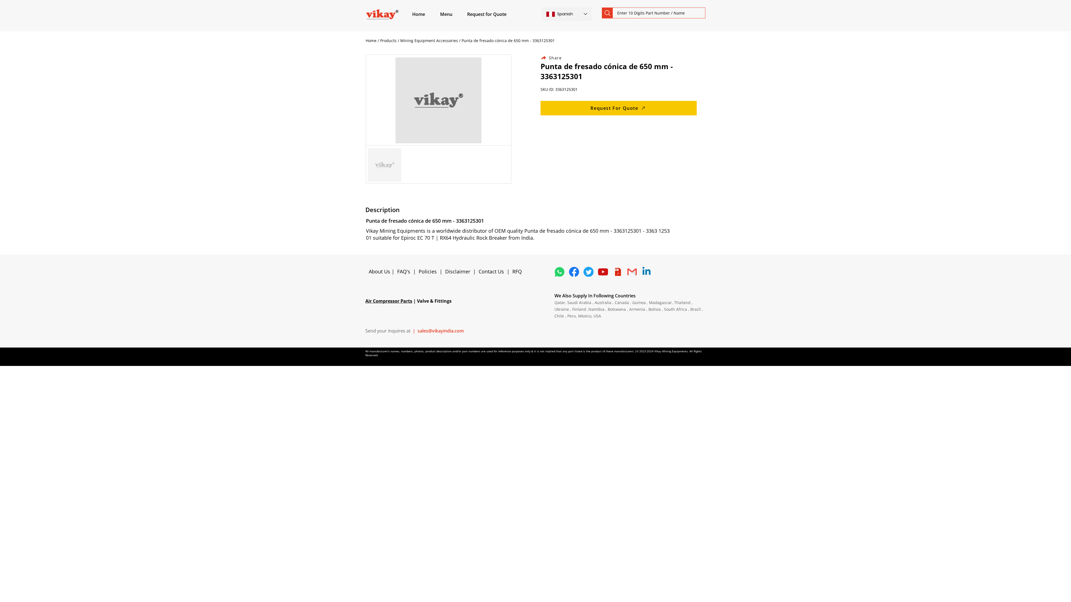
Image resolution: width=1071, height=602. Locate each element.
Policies (428, 271)
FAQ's (403, 271)
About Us (380, 271)
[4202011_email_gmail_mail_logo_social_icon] (632, 272)
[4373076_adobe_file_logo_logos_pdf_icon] (617, 272)
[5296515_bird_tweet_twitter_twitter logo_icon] (588, 272)
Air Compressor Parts (388, 301)
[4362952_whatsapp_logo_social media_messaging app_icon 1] (559, 272)
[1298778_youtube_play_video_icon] (603, 272)
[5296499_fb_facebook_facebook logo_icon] (574, 272)
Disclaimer (459, 271)
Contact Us (491, 271)
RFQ (517, 271)
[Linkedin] (646, 272)
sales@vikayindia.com (441, 331)
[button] (452, 14)
